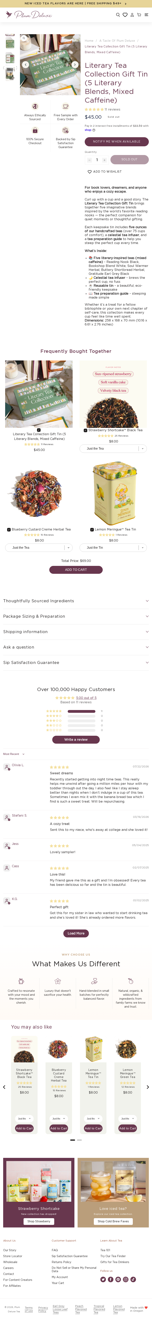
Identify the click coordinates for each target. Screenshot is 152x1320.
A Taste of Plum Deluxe (117, 41)
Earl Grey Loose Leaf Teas (60, 1309)
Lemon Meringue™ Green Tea (127, 1074)
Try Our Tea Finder (113, 1256)
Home (89, 41)
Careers (8, 1268)
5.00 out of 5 (86, 698)
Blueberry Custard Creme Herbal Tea (41, 529)
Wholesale (10, 1262)
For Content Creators (17, 1280)
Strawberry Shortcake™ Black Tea (115, 430)
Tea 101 (105, 1250)
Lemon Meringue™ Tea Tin (115, 529)
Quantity (91, 152)
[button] (146, 14)
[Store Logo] (29, 14)
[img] (59, 767)
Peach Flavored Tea (81, 1309)
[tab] (72, 1140)
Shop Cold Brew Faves (113, 1221)
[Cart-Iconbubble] (139, 15)
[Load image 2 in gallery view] (10, 44)
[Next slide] (148, 1087)
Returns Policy (61, 1262)
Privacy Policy (43, 1309)
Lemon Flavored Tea (119, 1309)
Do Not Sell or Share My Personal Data (74, 1270)
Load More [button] (76, 933)
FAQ (55, 1250)
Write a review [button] (76, 739)
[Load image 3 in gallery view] (10, 59)
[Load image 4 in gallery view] (10, 74)
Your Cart (58, 1283)
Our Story (9, 1250)
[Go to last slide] (4, 1087)
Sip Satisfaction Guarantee (70, 1256)
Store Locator (12, 1256)
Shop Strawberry (39, 1221)
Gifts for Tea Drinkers (114, 1262)
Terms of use (29, 1309)
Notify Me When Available (117, 141)
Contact (8, 1274)
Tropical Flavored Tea (99, 1309)
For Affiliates (12, 1286)
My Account (60, 1277)
